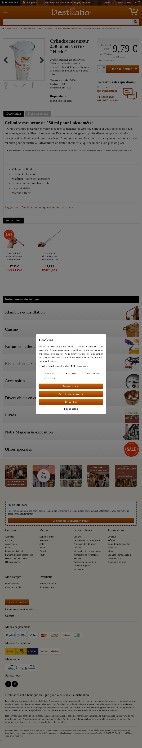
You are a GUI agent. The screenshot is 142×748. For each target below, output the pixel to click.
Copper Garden (46, 537)
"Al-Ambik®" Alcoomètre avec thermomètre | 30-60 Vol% (50, 256)
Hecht (42, 555)
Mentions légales (82, 566)
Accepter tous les (71, 386)
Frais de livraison (118, 57)
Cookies (77, 548)
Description (13, 113)
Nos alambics (114, 558)
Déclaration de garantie (85, 562)
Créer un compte (13, 587)
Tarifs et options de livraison (87, 540)
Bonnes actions (46, 587)
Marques (44, 530)
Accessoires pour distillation (32, 28)
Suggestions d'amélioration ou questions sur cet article (39, 207)
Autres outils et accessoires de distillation (64, 28)
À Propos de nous (47, 584)
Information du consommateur (88, 551)
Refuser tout (71, 402)
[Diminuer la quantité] (104, 71)
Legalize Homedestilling (119, 555)
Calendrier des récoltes (119, 544)
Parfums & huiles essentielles (19, 555)
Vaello (42, 548)
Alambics (9, 537)
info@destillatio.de (107, 90)
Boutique (112, 537)
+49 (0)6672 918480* (108, 100)
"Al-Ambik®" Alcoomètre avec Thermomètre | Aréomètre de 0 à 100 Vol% (14, 256)
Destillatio (45, 577)
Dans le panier (121, 69)
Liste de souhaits (108, 60)
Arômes (111, 540)
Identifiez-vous (12, 584)
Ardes (42, 544)
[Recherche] (135, 22)
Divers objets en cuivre (16, 558)
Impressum (79, 569)
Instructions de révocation (86, 555)
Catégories (12, 530)
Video (110, 551)
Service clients (83, 530)
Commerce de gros (117, 562)
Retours (77, 558)
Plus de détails (71, 408)
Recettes (112, 548)
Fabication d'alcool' (14, 551)
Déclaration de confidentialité (55, 366)
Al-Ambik (43, 540)
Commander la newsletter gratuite (71, 520)
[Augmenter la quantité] (104, 67)
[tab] (14, 114)
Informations (116, 530)
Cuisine (8, 540)
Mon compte (13, 577)
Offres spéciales (12, 562)
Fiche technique (38, 113)
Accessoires (12, 28)
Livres (8, 548)
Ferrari (42, 551)
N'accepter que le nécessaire (71, 394)
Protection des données (85, 544)
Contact (77, 537)
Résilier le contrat (17, 602)
